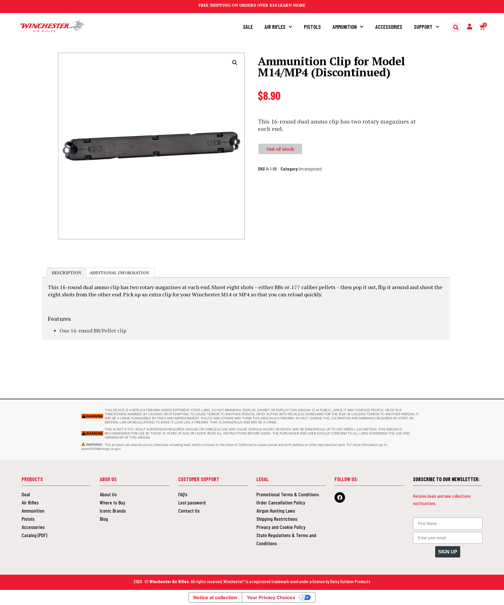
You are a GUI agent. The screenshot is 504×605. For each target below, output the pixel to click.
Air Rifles (275, 26)
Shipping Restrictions (276, 519)
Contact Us (189, 510)
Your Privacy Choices (271, 597)
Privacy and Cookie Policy (280, 527)
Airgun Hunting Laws (275, 510)
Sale (248, 26)
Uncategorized (310, 168)
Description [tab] (66, 272)
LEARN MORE (291, 5)
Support (423, 26)
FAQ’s (182, 494)
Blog (104, 519)
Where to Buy (112, 502)
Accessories (388, 26)
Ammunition (344, 26)
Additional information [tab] (119, 272)
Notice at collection (215, 597)
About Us (108, 494)
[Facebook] (340, 497)
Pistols (312, 26)
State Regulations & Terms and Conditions (286, 539)
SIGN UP (447, 551)
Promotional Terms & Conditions (287, 494)
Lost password (192, 502)
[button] (456, 27)
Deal (26, 494)
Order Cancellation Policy (280, 502)
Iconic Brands (113, 510)
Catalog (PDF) (34, 535)
